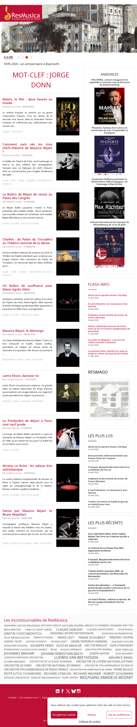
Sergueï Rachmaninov (45, 677)
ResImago (98, 372)
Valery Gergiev (70, 677)
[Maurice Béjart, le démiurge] (67, 347)
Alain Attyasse (13, 428)
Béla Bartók (12, 629)
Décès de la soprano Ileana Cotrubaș (107, 295)
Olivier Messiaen (14, 661)
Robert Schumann (118, 673)
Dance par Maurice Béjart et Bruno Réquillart (27, 512)
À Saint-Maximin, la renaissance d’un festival (107, 305)
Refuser (92, 714)
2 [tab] (23, 57)
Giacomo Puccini (122, 641)
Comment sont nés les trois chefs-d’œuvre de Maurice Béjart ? (27, 148)
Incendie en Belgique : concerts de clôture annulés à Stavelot (106, 341)
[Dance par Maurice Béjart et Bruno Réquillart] (67, 528)
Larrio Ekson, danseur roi (21, 376)
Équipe (45, 697)
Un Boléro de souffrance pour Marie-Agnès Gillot (27, 287)
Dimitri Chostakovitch (23, 633)
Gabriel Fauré (13, 641)
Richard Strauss (57, 673)
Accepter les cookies (64, 714)
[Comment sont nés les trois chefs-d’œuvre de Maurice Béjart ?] (67, 161)
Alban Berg (10, 625)
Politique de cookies (90, 721)
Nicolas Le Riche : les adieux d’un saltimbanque (27, 467)
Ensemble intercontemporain (71, 633)
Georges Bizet (59, 641)
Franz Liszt (65, 637)
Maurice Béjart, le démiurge (23, 331)
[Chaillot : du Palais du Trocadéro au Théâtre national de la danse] (67, 256)
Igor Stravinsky (121, 645)
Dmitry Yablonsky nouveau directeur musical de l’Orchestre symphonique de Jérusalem (109, 328)
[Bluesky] (73, 691)
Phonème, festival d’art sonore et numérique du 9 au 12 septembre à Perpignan (109, 130)
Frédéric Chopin (121, 637)
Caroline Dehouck (14, 379)
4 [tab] (31, 57)
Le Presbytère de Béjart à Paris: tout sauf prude (27, 422)
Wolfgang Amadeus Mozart (106, 677)
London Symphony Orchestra (23, 657)
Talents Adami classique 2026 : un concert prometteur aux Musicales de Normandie (108, 573)
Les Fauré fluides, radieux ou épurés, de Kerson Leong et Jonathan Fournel (109, 600)
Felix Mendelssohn (16, 637)
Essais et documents (21, 543)
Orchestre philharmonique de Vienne (91, 669)
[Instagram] (79, 691)
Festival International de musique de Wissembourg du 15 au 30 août (109, 223)
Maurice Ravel (121, 657)
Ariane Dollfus (13, 155)
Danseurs (26, 401)
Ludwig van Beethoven (76, 657)
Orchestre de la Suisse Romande (51, 661)
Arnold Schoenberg (97, 625)
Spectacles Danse (30, 223)
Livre (27, 359)
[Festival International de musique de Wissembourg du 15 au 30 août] (109, 248)
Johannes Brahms (19, 653)
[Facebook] (62, 692)
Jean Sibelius (124, 649)
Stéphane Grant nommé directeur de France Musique (107, 316)
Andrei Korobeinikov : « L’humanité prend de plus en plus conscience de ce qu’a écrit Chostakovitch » (108, 588)
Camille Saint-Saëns (38, 629)
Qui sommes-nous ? (29, 697)
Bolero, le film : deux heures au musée (27, 101)
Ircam (54, 649)
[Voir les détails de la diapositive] (68, 34)
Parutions (17, 131)
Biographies (9, 359)
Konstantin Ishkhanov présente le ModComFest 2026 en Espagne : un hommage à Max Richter (109, 181)
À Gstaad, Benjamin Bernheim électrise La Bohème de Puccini (109, 561)
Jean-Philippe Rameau (98, 649)
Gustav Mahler (69, 645)
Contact (12, 697)
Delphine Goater (14, 201)
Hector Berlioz (96, 645)
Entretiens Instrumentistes (117, 633)
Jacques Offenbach (71, 649)
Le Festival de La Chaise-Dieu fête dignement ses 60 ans (106, 549)
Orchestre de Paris (18, 665)
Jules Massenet (124, 653)
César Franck (125, 629)
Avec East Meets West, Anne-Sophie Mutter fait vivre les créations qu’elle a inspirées (108, 536)
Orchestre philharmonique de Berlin (109, 665)
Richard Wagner (87, 673)
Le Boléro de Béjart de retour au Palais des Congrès (27, 196)
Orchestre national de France (58, 665)
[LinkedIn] (57, 692)
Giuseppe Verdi (41, 645)
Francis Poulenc (43, 637)
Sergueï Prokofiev (17, 677)
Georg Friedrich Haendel (89, 641)
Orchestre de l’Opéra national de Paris (104, 661)
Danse (21, 180)
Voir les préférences (119, 714)
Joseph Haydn (99, 653)
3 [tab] (27, 57)
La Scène (15, 223)
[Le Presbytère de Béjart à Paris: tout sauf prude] (67, 438)
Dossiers (30, 180)
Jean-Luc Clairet (13, 106)
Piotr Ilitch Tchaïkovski (22, 673)
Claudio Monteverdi (100, 629)
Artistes (7, 401)
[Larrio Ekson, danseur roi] (67, 393)
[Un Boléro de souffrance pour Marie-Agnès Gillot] (67, 303)
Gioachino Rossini (15, 645)
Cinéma (6, 131)
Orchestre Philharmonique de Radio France (36, 669)
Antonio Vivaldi (51, 625)
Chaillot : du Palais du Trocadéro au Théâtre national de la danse (27, 241)
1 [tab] (19, 57)
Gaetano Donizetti (36, 641)
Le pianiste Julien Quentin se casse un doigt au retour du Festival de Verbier (108, 352)
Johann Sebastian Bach (62, 653)
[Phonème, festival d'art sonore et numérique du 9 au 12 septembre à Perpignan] (109, 156)
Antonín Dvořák (73, 625)
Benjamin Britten (121, 625)
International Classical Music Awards (25, 649)
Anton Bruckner (29, 625)
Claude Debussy (69, 629)
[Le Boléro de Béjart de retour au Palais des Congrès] (67, 211)
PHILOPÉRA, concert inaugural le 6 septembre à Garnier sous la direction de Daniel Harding (109, 82)
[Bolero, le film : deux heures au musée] (67, 116)
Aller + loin (9, 180)
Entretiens (37, 401)
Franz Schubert (92, 637)
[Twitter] (68, 692)
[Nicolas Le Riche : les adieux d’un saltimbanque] (67, 483)
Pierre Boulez (123, 669)
